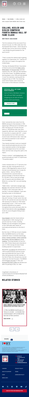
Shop (3, 374)
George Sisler (15, 69)
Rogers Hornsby (11, 260)
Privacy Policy (19, 368)
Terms (16, 371)
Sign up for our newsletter (14, 390)
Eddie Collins (21, 68)
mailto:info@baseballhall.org (3, 386)
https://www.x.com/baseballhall (7, 386)
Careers (4, 368)
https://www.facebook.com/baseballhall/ (12, 386)
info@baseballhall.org (22, 362)
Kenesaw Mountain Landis (9, 262)
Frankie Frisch (20, 155)
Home (3, 19)
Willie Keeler (5, 69)
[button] (12, 329)
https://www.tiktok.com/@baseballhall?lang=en (26, 386)
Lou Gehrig (12, 249)
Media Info (5, 377)
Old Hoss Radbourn (14, 239)
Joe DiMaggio (21, 209)
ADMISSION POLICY (19, 374)
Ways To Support (6, 371)
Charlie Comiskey (11, 237)
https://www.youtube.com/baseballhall (21, 386)
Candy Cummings (21, 237)
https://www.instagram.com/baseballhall (17, 386)
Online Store (10, 103)
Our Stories (11, 19)
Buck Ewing (5, 239)
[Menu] (24, 4)
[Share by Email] (11, 339)
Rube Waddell (6, 218)
